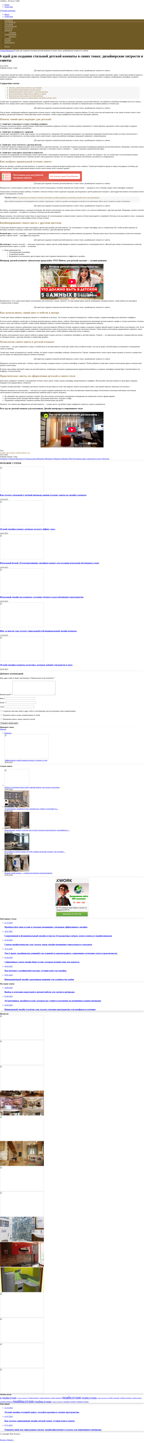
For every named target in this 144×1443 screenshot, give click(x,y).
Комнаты (12, 37)
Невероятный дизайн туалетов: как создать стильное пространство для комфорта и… (37, 830)
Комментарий (6, 694)
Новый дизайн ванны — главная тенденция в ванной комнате (28, 873)
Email (3, 703)
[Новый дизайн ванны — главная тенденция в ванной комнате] (16, 871)
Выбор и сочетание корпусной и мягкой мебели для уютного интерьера (32, 787)
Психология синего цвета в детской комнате (26, 96)
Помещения (10, 35)
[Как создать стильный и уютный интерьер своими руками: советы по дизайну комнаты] (22, 491)
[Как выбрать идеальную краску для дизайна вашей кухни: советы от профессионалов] (22, 1266)
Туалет (7, 39)
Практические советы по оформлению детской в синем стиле (32, 98)
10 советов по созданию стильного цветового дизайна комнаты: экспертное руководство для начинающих (59, 197)
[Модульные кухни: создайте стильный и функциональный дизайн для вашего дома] (22, 1342)
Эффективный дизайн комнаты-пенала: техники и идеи (25, 760)
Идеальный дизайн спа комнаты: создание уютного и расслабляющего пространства (41, 597)
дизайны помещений (57, 1401)
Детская (8, 28)
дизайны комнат (137, 1398)
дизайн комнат (33, 1398)
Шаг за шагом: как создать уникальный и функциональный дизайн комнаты (38, 631)
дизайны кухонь (42, 1401)
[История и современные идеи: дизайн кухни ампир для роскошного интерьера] (22, 1064)
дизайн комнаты (55, 1398)
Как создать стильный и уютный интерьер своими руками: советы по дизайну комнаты (43, 495)
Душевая (12, 32)
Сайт (2, 707)
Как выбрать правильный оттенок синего (25, 90)
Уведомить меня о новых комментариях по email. (21, 715)
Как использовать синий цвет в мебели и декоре (27, 94)
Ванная (8, 30)
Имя (2, 698)
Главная (3, 51)
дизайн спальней (113, 1398)
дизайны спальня (82, 1402)
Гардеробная (10, 26)
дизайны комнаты (6, 1402)
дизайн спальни (125, 1398)
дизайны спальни (69, 1402)
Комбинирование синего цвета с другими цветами (28, 92)
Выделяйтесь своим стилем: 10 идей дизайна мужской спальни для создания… (34, 852)
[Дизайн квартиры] (7, 11)
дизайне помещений (22, 1398)
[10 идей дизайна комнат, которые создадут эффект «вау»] (22, 525)
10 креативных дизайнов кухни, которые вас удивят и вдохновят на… (31, 809)
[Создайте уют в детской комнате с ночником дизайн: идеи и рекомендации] (22, 1089)
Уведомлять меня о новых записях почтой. (19, 719)
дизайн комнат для (22, 453)
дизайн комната (44, 1398)
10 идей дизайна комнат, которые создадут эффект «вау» (28, 529)
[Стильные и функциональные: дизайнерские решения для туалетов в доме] (22, 1367)
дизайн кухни (71, 1397)
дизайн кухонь (89, 1397)
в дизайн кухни (8, 1397)
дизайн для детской (7, 453)
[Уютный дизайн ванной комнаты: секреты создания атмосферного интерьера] (22, 1392)
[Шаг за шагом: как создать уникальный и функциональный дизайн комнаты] (22, 627)
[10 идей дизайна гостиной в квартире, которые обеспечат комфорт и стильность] (22, 1165)
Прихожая (9, 43)
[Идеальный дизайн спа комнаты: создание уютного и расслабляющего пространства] (22, 593)
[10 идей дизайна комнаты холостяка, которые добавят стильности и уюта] (22, 661)
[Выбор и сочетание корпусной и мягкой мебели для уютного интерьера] (16, 785)
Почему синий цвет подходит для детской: (25, 88)
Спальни (8, 24)
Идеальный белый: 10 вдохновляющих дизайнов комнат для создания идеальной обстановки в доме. (49, 563)
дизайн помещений (102, 1398)
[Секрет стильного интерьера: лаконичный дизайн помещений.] (22, 1216)
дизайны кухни (23, 1401)
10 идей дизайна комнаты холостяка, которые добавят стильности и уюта (36, 665)
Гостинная (9, 22)
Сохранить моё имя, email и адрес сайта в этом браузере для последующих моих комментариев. (39, 711)
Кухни (7, 41)
